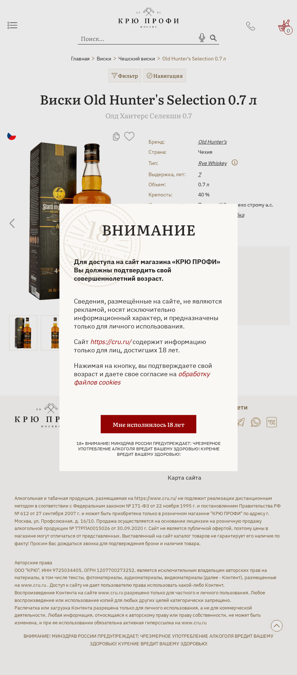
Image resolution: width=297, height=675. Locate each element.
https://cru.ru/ (110, 342)
